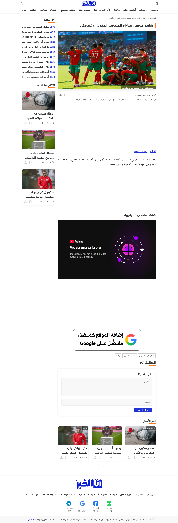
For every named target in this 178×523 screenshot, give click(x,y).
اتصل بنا (139, 494)
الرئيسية (155, 9)
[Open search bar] (21, 3)
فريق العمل (125, 494)
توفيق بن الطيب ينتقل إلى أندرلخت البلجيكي (35, 56)
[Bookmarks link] (156, 3)
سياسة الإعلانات (67, 494)
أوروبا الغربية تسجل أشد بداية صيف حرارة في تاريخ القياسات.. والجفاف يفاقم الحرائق (35, 71)
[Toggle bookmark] (65, 95)
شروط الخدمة (49, 494)
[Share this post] (60, 95)
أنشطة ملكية (129, 9)
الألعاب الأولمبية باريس (146, 356)
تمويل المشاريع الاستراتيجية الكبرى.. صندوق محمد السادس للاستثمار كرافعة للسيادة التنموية (35, 31)
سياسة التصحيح (87, 494)
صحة (24, 9)
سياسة (43, 9)
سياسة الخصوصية (107, 494)
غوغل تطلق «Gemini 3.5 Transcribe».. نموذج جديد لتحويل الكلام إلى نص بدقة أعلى (35, 36)
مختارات (143, 9)
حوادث (33, 9)
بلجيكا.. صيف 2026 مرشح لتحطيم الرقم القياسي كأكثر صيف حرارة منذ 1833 (35, 51)
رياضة (117, 9)
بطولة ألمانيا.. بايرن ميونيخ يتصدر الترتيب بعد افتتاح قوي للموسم (35, 26)
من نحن (150, 494)
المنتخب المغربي (129, 356)
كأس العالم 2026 (102, 9)
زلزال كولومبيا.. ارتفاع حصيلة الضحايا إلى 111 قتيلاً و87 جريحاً (35, 66)
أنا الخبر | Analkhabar (144, 95)
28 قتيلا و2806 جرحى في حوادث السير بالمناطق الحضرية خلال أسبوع (35, 46)
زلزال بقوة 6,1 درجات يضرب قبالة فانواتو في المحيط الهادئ (35, 61)
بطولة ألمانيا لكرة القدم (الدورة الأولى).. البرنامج (35, 41)
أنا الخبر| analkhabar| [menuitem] (145, 151)
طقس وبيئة (84, 9)
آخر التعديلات (32, 494)
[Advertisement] (107, 128)
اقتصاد (53, 9)
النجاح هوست (30, 519)
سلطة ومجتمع (67, 9)
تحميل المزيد (107, 467)
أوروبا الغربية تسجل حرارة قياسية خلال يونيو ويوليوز (35, 76)
